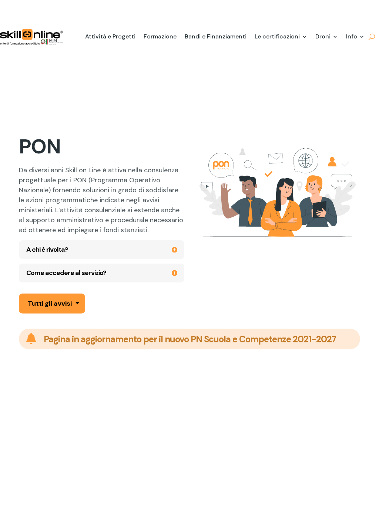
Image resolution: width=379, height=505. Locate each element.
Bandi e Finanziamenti (215, 36)
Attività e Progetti (110, 36)
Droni (323, 36)
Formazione (160, 36)
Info (351, 36)
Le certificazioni (277, 36)
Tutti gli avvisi (50, 303)
